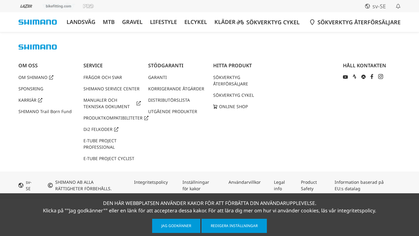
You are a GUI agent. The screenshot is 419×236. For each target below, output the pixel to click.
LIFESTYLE (163, 22)
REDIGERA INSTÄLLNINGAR (234, 225)
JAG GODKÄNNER (176, 225)
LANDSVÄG (81, 22)
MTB (109, 22)
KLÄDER (225, 22)
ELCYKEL (195, 22)
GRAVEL (132, 22)
